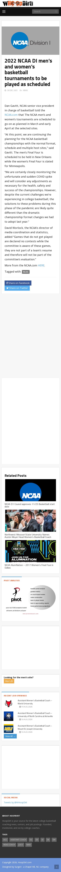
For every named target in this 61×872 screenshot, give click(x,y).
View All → (10, 736)
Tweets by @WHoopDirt (15, 802)
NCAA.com (11, 114)
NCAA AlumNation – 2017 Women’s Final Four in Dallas (29, 566)
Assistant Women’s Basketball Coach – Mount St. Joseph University (35, 727)
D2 (31, 839)
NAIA (29, 844)
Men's (8, 681)
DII (48, 839)
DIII (54, 839)
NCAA (25, 271)
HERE (41, 265)
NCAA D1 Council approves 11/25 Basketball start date (30, 505)
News (25, 90)
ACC (5, 839)
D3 (37, 839)
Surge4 (18, 866)
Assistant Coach (18, 839)
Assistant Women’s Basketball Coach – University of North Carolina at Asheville (35, 715)
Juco (21, 844)
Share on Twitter (18, 288)
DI (42, 839)
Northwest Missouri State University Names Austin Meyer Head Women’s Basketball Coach (28, 536)
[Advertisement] (33, 96)
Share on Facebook (19, 283)
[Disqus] (30, 337)
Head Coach (9, 844)
